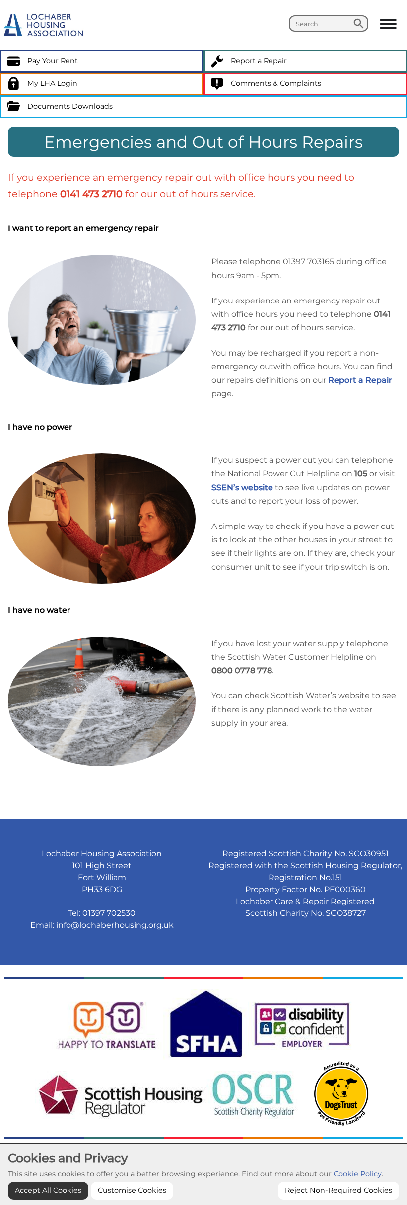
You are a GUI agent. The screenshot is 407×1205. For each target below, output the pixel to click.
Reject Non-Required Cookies (338, 1190)
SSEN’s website (242, 487)
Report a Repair (360, 380)
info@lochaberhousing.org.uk (115, 925)
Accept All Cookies (48, 1190)
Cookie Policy (358, 1173)
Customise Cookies (132, 1190)
